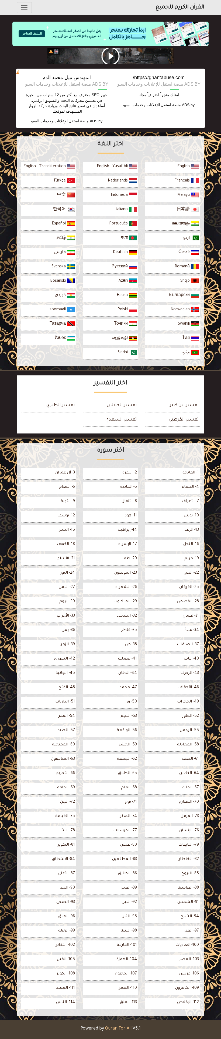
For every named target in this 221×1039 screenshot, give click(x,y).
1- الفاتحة (190, 473)
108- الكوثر (66, 974)
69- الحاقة (66, 788)
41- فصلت (127, 659)
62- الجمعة (127, 759)
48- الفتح (66, 687)
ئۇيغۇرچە (120, 338)
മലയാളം (181, 224)
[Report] (51, 51)
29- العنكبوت (125, 602)
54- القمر (66, 716)
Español (59, 224)
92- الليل (129, 902)
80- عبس (128, 845)
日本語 (184, 209)
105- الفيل (66, 959)
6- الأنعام (67, 487)
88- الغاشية (188, 888)
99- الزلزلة (66, 931)
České (184, 252)
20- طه (130, 559)
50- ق (132, 702)
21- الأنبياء (66, 559)
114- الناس (65, 1002)
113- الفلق (128, 1002)
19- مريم (191, 559)
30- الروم (67, 602)
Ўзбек (60, 338)
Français (182, 181)
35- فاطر (129, 630)
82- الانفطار (189, 859)
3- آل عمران (65, 473)
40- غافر (191, 659)
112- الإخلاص (188, 1002)
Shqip (185, 281)
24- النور (67, 573)
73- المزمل (190, 816)
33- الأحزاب (66, 616)
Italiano (122, 209)
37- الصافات (188, 645)
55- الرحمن (189, 730)
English (184, 166)
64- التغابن (189, 773)
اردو (187, 238)
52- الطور (190, 716)
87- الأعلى (66, 874)
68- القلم (129, 788)
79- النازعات (188, 845)
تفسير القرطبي (184, 419)
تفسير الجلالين (122, 405)
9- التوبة (68, 501)
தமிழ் (62, 238)
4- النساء (190, 487)
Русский (120, 267)
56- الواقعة (127, 730)
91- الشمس (188, 902)
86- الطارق (127, 874)
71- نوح (131, 802)
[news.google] (110, 56)
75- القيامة (65, 816)
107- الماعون (126, 974)
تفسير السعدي (121, 419)
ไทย (186, 338)
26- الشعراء (126, 587)
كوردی (61, 295)
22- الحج (191, 573)
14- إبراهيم (127, 530)
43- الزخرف (189, 673)
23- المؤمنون (125, 573)
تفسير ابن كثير (184, 405)
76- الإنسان (189, 831)
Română (183, 267)
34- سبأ (192, 630)
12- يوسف (66, 516)
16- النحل (191, 544)
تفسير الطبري (60, 405)
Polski (123, 310)
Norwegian (181, 310)
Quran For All (118, 1028)
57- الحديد (66, 730)
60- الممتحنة (63, 745)
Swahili (184, 324)
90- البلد (67, 888)
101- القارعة (127, 945)
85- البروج (190, 874)
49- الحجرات (188, 702)
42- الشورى (64, 659)
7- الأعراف (190, 501)
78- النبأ (68, 831)
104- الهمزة (126, 959)
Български (180, 295)
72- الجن (67, 802)
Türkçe (60, 181)
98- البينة (129, 931)
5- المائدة (128, 487)
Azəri (124, 281)
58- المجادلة (188, 745)
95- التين (129, 916)
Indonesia (120, 195)
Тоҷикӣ (121, 324)
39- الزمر (68, 645)
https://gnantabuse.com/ (159, 77)
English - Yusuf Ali (113, 166)
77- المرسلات (125, 831)
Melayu (184, 195)
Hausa (123, 295)
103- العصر (189, 959)
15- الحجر (67, 530)
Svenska (59, 267)
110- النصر (128, 988)
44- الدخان (127, 673)
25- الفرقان (189, 587)
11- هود (131, 516)
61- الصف (190, 759)
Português (119, 224)
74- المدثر (128, 816)
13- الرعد (192, 530)
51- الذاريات (65, 702)
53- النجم (128, 716)
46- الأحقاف (188, 687)
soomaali (58, 310)
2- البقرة (129, 473)
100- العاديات (187, 945)
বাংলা (125, 238)
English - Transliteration (45, 166)
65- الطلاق (127, 773)
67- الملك (190, 788)
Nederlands (118, 181)
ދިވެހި (186, 353)
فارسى (60, 252)
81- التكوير (66, 845)
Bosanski (58, 281)
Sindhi (123, 353)
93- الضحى (65, 902)
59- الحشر (128, 745)
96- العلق (66, 916)
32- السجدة (126, 616)
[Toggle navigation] (24, 7)
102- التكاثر (65, 945)
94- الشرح (190, 916)
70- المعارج (189, 802)
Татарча (58, 324)
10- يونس (190, 516)
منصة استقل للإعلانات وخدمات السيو (152, 105)
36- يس (68, 630)
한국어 (60, 209)
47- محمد (128, 687)
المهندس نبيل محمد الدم (67, 77)
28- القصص (188, 602)
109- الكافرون (187, 988)
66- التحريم (65, 773)
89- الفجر (129, 888)
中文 (62, 195)
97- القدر (191, 931)
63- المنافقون (63, 759)
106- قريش (189, 974)
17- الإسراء (127, 544)
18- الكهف (66, 544)
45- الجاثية (65, 673)
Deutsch (121, 252)
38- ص (131, 645)
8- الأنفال (129, 501)
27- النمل (67, 587)
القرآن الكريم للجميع (180, 8)
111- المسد (65, 988)
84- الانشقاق (63, 859)
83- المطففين (124, 859)
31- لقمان (191, 616)
